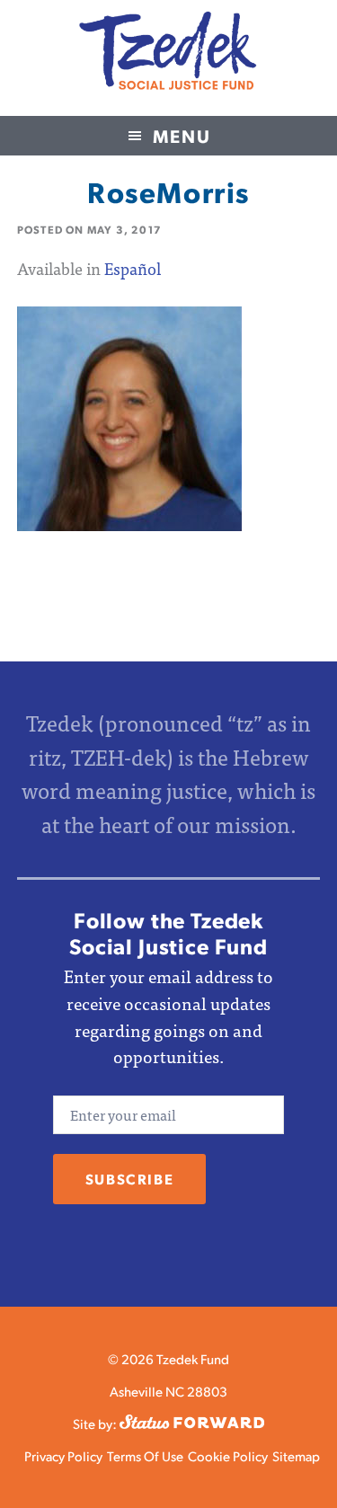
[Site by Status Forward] (192, 1423)
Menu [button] (182, 135)
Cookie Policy (228, 1455)
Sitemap (296, 1455)
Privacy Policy (63, 1455)
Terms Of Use (145, 1455)
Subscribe (129, 1178)
